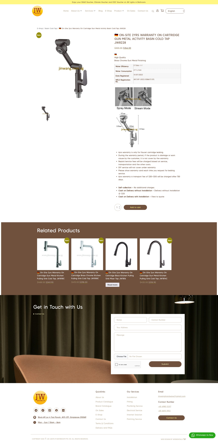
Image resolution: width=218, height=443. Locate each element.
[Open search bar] (153, 11)
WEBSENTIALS (178, 439)
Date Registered (122, 76)
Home (66, 11)
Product (118, 11)
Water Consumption (124, 71)
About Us (75, 11)
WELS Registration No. (123, 80)
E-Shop (108, 11)
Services (89, 11)
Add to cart (135, 207)
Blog (101, 11)
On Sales (131, 11)
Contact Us (143, 11)
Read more (112, 285)
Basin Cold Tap (51, 28)
